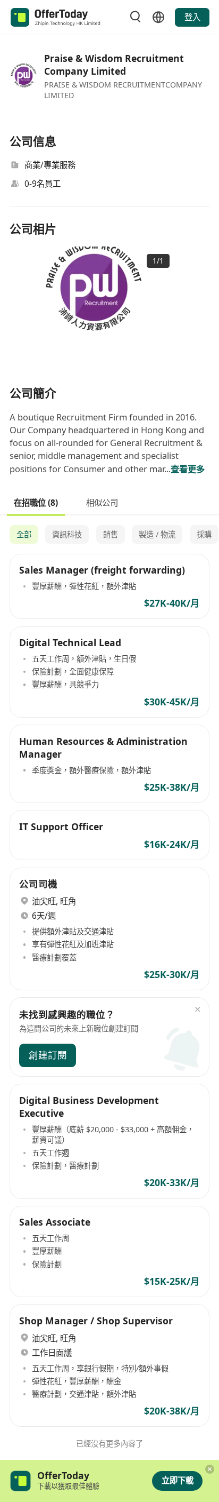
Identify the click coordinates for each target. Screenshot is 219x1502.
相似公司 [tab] (102, 502)
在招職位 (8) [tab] (36, 502)
